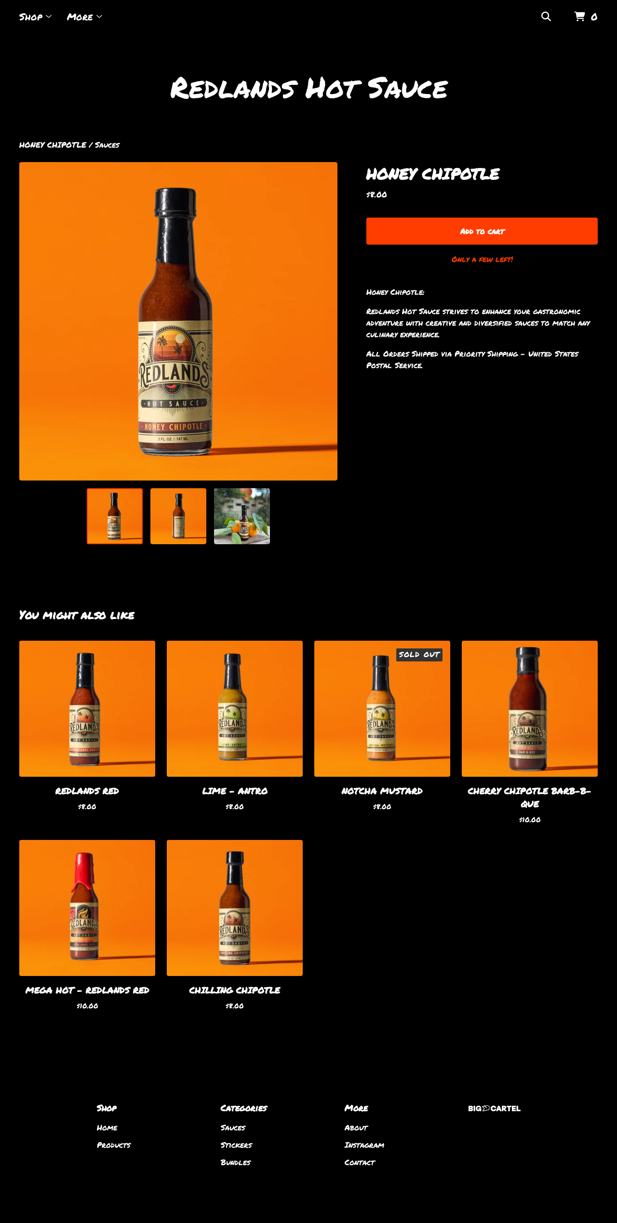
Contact (360, 1162)
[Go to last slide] (32, 321)
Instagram (364, 1144)
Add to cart (482, 230)
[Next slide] (324, 321)
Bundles (235, 1162)
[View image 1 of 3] (115, 516)
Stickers (236, 1144)
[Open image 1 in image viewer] (178, 321)
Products (113, 1144)
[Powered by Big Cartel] (495, 1108)
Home (107, 1127)
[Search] (546, 17)
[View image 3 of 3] (242, 516)
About (356, 1127)
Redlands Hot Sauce (308, 86)
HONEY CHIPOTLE (52, 144)
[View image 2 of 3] (178, 516)
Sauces (107, 144)
